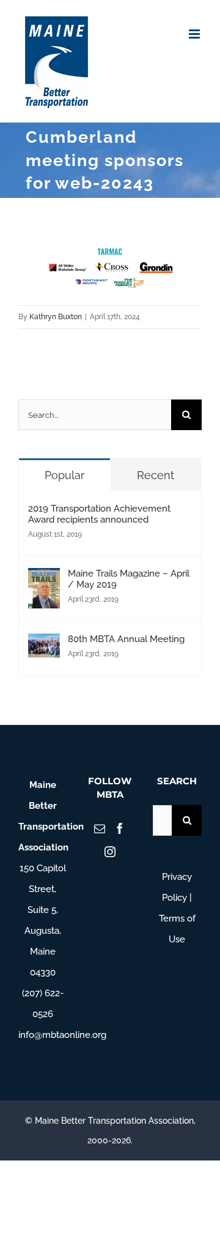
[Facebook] (119, 828)
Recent (155, 475)
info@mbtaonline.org (62, 1034)
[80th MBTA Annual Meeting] (44, 643)
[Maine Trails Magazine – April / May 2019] (44, 578)
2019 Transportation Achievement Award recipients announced (99, 514)
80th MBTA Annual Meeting (126, 639)
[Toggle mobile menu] (195, 34)
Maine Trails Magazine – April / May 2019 (128, 579)
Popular (64, 475)
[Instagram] (110, 851)
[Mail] (99, 828)
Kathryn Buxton (55, 316)
